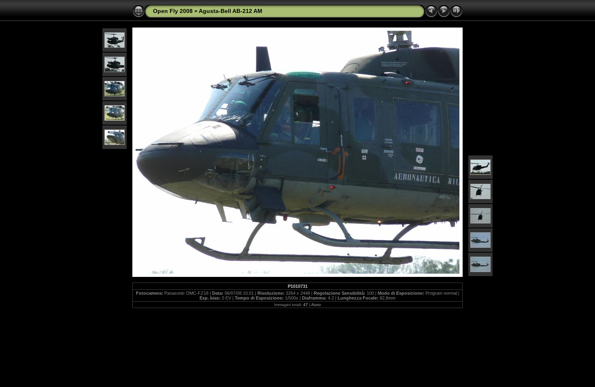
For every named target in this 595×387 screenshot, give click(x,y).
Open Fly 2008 (173, 11)
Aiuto (316, 304)
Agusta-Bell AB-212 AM (230, 11)
